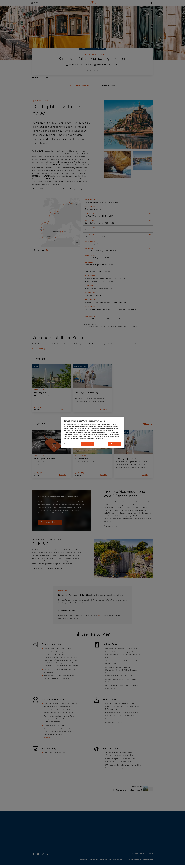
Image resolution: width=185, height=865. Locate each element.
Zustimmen (114, 443)
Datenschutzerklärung (87, 438)
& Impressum (98, 438)
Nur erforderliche (87, 443)
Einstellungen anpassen (71, 443)
